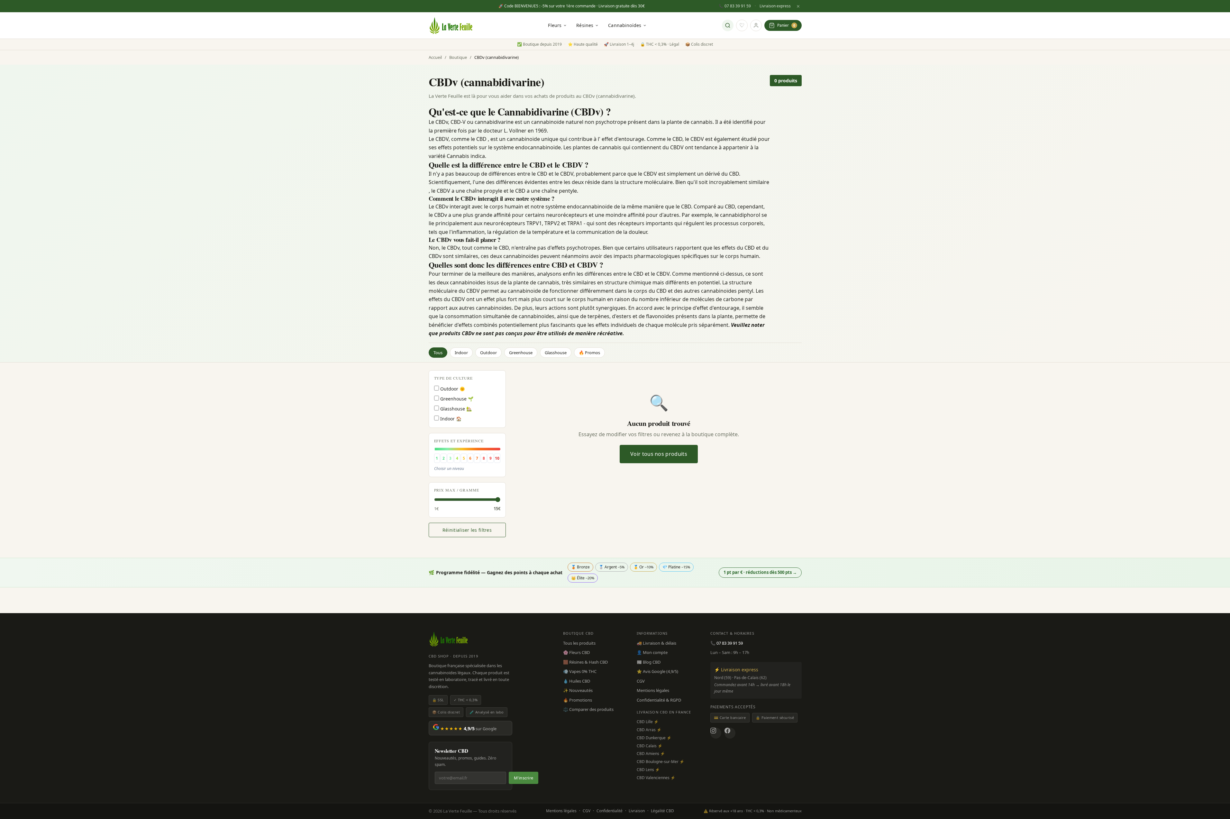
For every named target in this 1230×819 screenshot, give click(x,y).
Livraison (637, 811)
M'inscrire (523, 778)
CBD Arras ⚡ (649, 729)
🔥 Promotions (577, 700)
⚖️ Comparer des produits (588, 709)
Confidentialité (610, 811)
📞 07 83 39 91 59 (735, 6)
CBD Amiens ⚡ (651, 753)
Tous (437, 352)
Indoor (461, 352)
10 (497, 458)
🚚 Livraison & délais (656, 643)
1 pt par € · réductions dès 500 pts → (760, 572)
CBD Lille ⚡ (648, 721)
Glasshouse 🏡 (455, 409)
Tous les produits (579, 643)
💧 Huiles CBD (576, 681)
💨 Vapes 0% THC (580, 671)
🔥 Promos (589, 352)
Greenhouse (521, 352)
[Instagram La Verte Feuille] (715, 733)
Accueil (435, 57)
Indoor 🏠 (450, 419)
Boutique (458, 57)
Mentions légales (653, 690)
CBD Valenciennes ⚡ (656, 777)
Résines (584, 25)
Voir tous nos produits (658, 453)
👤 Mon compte (652, 652)
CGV (641, 681)
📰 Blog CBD (649, 662)
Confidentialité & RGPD (659, 700)
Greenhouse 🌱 (456, 399)
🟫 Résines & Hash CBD (585, 662)
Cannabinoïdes (624, 25)
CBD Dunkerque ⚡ (654, 738)
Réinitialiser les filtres (467, 530)
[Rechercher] (727, 25)
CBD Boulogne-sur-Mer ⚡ (660, 761)
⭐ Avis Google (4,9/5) (657, 671)
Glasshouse (556, 352)
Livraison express (775, 6)
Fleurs (554, 25)
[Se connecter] (756, 25)
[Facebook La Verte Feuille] (729, 733)
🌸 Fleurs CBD (576, 652)
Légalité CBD (662, 811)
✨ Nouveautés (578, 690)
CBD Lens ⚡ (648, 769)
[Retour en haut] (1216, 790)
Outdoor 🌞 (452, 389)
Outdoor (488, 352)
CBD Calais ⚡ (649, 746)
